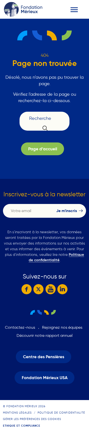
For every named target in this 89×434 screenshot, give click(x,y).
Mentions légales (17, 412)
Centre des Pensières (43, 356)
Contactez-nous (20, 327)
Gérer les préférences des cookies (32, 419)
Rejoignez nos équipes (62, 327)
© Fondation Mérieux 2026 (24, 406)
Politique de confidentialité (61, 412)
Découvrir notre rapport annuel (44, 335)
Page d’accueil (42, 149)
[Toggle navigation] (74, 10)
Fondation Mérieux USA (44, 377)
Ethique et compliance (21, 425)
